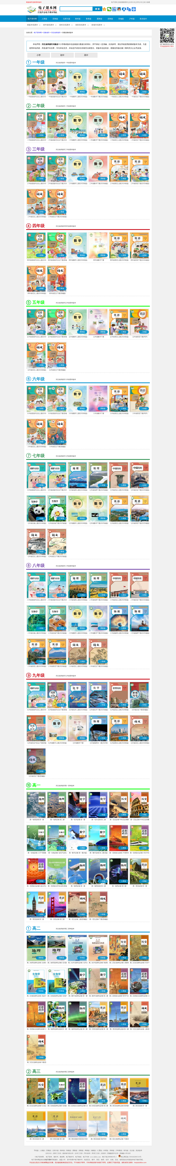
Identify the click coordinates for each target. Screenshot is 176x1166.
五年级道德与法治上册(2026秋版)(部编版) (37, 337)
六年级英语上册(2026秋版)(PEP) (119, 414)
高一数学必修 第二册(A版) (99, 853)
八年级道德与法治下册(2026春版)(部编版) (57, 600)
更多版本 (143, 19)
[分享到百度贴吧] (114, 9)
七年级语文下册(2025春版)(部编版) (57, 557)
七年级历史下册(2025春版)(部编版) (140, 490)
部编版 (121, 19)
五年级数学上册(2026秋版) (78, 337)
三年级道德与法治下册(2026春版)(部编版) (57, 184)
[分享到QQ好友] (119, 9)
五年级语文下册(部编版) (57, 370)
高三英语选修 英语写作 (99, 1139)
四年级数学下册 (98, 260)
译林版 (112, 1150)
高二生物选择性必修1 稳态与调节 (37, 996)
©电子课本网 (39, 1157)
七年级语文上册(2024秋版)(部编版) (37, 557)
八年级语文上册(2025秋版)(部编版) (78, 666)
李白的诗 (87, 1153)
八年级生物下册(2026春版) (57, 633)
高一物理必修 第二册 (98, 886)
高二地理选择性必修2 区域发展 (57, 963)
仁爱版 (99, 1150)
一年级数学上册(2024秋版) (78, 97)
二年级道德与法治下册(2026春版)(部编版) (57, 140)
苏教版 (55, 19)
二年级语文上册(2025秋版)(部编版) (119, 140)
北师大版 (66, 19)
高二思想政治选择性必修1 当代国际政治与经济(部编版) (140, 996)
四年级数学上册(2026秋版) (78, 260)
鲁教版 (88, 19)
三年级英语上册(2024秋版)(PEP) (119, 184)
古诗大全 (132, 2)
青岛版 (126, 1150)
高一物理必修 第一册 (78, 886)
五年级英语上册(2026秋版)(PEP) (119, 337)
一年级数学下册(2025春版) (98, 97)
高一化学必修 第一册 (78, 820)
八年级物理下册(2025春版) (140, 633)
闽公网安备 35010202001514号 (131, 1157)
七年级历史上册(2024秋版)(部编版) (119, 490)
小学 (39, 55)
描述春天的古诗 (67, 1153)
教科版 (78, 19)
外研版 (105, 1150)
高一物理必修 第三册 (119, 886)
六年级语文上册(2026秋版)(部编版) (37, 447)
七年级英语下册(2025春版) (140, 523)
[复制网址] (129, 9)
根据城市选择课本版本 (34, 2)
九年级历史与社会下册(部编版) (36, 743)
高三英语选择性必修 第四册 (119, 1106)
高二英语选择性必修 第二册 (119, 1029)
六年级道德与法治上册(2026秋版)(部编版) (37, 414)
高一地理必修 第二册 (57, 820)
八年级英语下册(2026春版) (57, 666)
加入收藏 (147, 2)
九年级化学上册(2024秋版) (78, 710)
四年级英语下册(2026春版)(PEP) (140, 260)
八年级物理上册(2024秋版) (119, 633)
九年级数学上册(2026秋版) (57, 743)
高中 (86, 55)
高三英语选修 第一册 (140, 1106)
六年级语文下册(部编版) (57, 447)
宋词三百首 (96, 1153)
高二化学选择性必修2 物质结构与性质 (99, 963)
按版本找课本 (32, 25)
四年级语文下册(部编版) (57, 293)
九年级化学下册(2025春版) (98, 710)
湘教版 (93, 1150)
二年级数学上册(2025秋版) (78, 140)
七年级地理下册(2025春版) (98, 490)
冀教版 (99, 19)
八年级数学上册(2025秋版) (78, 633)
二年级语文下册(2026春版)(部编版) (140, 140)
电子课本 (114, 2)
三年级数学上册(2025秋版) (78, 183)
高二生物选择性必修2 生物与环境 (57, 996)
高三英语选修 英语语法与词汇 (78, 1139)
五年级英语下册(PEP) (139, 337)
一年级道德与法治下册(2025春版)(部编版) (57, 97)
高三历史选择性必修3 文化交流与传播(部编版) (37, 1106)
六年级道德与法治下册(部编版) (57, 414)
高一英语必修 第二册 (37, 919)
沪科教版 (119, 1150)
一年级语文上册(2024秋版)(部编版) (119, 97)
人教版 (44, 19)
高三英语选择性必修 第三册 (98, 1106)
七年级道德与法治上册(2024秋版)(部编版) (37, 490)
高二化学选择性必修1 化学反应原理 (78, 963)
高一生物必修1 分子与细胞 (37, 853)
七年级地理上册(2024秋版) (78, 490)
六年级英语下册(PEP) (139, 413)
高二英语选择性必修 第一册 (98, 1029)
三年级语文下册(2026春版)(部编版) (57, 217)
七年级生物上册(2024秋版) (37, 523)
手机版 (36, 1150)
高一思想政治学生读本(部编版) (57, 886)
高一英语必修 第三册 (57, 919)
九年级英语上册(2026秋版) (119, 743)
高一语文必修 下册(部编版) (98, 919)
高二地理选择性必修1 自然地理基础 (37, 963)
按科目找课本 (64, 25)
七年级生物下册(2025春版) (57, 523)
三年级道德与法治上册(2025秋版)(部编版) (37, 184)
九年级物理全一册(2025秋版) (99, 743)
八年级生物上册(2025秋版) (37, 633)
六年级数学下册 (98, 413)
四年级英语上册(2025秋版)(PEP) (119, 260)
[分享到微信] (109, 9)
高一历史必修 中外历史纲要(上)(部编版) (119, 820)
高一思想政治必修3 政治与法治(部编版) (37, 886)
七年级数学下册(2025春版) (98, 523)
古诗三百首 (79, 1153)
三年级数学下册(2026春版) (98, 183)
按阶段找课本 (80, 25)
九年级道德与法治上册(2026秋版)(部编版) (37, 710)
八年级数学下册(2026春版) (98, 633)
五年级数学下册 (98, 337)
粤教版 (87, 1150)
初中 (62, 55)
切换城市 (46, 32)
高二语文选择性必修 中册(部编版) (37, 1062)
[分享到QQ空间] (104, 9)
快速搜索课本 (123, 2)
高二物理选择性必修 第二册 (78, 1029)
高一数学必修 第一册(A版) (78, 853)
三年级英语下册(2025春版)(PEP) (140, 184)
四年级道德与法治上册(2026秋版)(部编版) (37, 260)
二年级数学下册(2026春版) (98, 140)
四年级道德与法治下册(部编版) (57, 260)
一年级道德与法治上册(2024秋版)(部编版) (37, 97)
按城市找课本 (96, 25)
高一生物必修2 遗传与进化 (57, 853)
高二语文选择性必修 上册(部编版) (140, 1029)
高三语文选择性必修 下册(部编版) (119, 1139)
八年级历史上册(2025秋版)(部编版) (119, 600)
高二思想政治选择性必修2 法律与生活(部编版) (37, 1029)
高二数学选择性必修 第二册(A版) (98, 996)
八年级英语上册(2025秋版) (37, 666)
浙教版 (110, 19)
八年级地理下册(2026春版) (98, 600)
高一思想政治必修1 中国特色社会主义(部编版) (119, 853)
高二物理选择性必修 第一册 (57, 1029)
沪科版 (132, 19)
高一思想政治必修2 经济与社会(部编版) (140, 853)
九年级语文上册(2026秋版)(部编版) (140, 743)
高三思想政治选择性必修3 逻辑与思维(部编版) (78, 1106)
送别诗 (103, 1153)
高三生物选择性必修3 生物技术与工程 (57, 1106)
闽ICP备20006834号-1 (109, 1157)
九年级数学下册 (78, 743)
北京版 (132, 1150)
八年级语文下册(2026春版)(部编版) (98, 666)
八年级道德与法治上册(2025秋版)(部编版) (37, 600)
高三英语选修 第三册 (57, 1139)
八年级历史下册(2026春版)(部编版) (140, 600)
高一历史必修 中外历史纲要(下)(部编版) (139, 820)
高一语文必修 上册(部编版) (78, 919)
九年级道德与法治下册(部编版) (57, 710)
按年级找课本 (48, 25)
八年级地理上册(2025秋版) (78, 600)
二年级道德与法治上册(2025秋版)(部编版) (37, 140)
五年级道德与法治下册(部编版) (57, 337)
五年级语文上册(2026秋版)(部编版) (37, 370)
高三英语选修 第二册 (37, 1139)
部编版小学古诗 (125, 1153)
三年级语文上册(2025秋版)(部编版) (37, 217)
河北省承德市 (55, 32)
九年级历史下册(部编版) (140, 710)
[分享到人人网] (124, 9)
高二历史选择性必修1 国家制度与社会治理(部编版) (119, 963)
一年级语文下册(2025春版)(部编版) (140, 97)
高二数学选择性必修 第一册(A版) (78, 996)
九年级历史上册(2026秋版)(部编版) (119, 710)
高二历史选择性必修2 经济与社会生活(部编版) (140, 963)
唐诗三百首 (57, 1153)
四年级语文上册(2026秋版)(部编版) (37, 293)
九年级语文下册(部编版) (37, 776)
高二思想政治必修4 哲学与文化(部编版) (119, 996)
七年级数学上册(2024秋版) (78, 523)
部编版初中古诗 (112, 1153)
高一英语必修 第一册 (140, 886)
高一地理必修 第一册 (37, 820)
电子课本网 (32, 19)
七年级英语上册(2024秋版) (119, 523)
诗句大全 (139, 2)
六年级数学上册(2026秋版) (78, 413)
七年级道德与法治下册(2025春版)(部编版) (57, 490)
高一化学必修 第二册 (98, 820)
